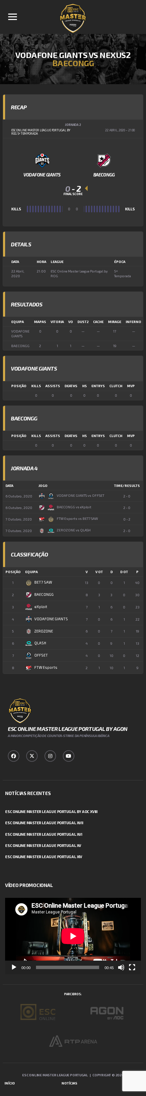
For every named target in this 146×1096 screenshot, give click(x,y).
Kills (36, 386)
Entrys (98, 386)
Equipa (31, 572)
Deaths (71, 386)
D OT (124, 572)
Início (9, 1083)
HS (84, 386)
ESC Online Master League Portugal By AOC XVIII (51, 811)
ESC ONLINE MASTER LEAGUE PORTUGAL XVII (44, 822)
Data (9, 486)
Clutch (115, 386)
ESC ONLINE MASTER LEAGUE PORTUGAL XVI (43, 834)
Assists (52, 386)
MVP (131, 386)
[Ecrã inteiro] (132, 967)
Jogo (43, 486)
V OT (99, 572)
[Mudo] (121, 967)
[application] (73, 936)
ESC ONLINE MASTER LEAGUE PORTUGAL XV (43, 845)
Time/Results (127, 486)
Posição (18, 386)
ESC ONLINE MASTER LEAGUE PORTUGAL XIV (43, 856)
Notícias (69, 1083)
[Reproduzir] (14, 967)
